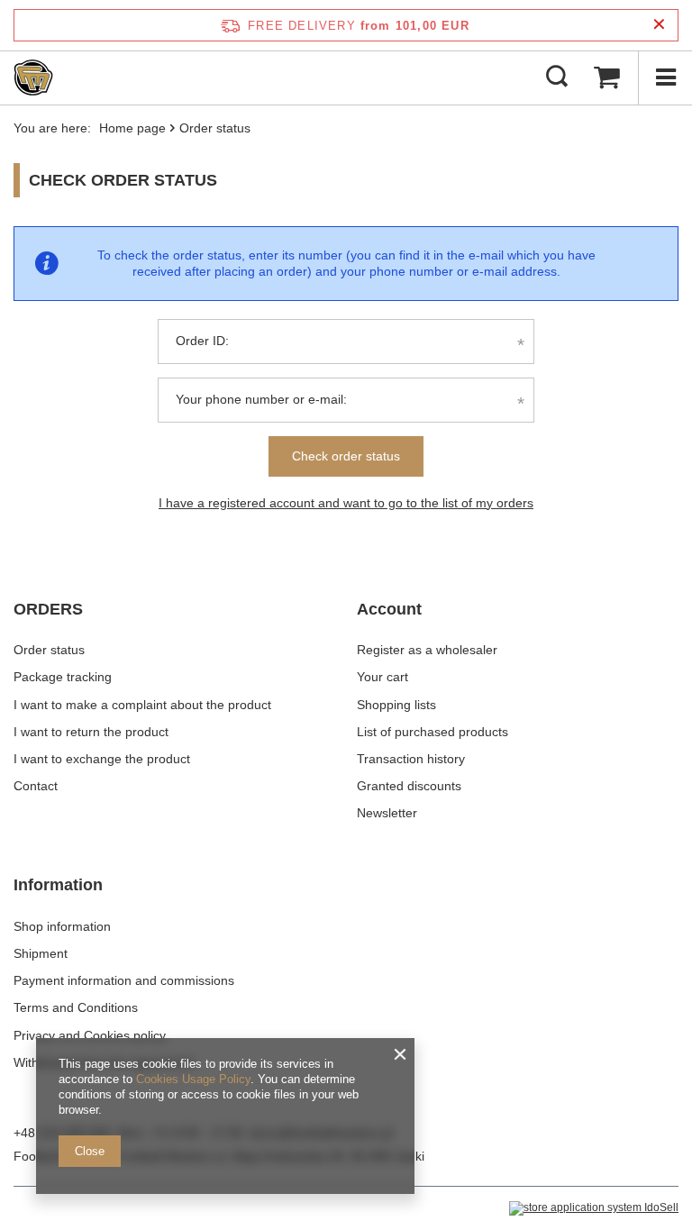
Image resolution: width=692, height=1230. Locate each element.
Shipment (41, 953)
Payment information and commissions (124, 980)
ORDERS (48, 609)
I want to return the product (91, 731)
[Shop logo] (33, 77)
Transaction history (411, 759)
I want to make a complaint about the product (142, 704)
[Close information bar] (659, 24)
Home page (132, 128)
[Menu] (665, 77)
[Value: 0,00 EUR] (606, 77)
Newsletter (387, 813)
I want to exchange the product (102, 759)
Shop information (62, 926)
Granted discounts (409, 786)
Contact (36, 786)
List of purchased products (432, 731)
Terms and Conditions (76, 1007)
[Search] (556, 77)
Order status (49, 649)
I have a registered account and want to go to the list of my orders (346, 503)
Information (58, 885)
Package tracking (63, 677)
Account (389, 609)
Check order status (346, 456)
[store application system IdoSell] (593, 1208)
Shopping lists (396, 704)
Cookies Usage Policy (193, 1079)
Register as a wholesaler (427, 649)
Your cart (382, 677)
